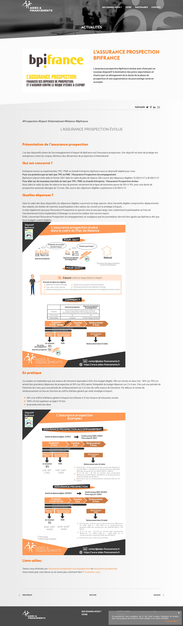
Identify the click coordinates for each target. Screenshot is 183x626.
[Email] (158, 108)
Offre (128, 7)
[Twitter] (147, 108)
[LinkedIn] (154, 108)
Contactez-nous (92, 572)
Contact (156, 7)
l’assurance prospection (105, 568)
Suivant (157, 595)
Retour (93, 595)
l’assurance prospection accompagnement (69, 568)
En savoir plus (171, 621)
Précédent (27, 595)
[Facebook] (150, 108)
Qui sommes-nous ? (112, 7)
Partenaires (141, 7)
